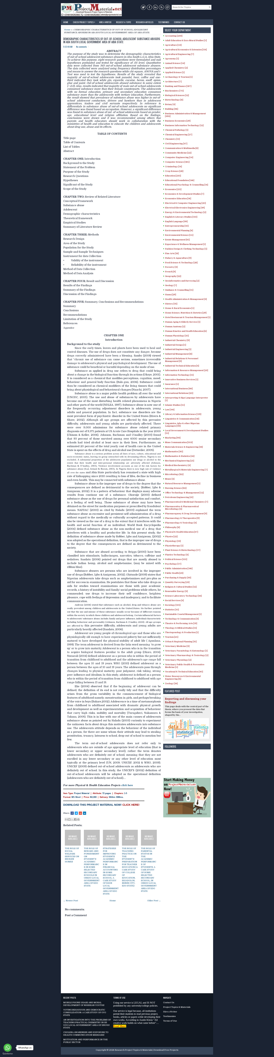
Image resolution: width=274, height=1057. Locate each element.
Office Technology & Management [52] (184, 492)
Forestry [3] (171, 267)
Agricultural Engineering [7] (179, 54)
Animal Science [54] (175, 63)
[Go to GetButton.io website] (8, 1054)
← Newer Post (70, 900)
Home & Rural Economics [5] (179, 308)
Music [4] (169, 479)
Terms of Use (170, 1021)
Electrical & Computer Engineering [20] (185, 203)
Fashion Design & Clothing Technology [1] (186, 249)
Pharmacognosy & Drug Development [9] (186, 513)
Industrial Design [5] (175, 345)
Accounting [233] (173, 36)
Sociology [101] (172, 605)
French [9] (170, 271)
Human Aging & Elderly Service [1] (182, 322)
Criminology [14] (173, 166)
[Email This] (66, 819)
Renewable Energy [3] (176, 591)
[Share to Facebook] (75, 819)
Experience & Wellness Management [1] (185, 244)
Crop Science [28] (174, 171)
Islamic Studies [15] (175, 405)
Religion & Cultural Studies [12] (181, 587)
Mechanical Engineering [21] (179, 461)
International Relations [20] (179, 393)
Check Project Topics (84, 22)
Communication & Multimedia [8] (181, 148)
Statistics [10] (172, 609)
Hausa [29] (170, 294)
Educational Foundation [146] (179, 180)
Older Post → (154, 900)
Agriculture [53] (173, 45)
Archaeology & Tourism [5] (178, 77)
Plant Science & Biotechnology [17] (182, 550)
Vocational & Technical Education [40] (184, 671)
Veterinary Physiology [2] (178, 660)
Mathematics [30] (174, 451)
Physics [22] (171, 536)
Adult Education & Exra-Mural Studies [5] (186, 40)
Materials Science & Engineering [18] (184, 447)
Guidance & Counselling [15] (179, 290)
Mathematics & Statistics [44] (179, 456)
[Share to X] (72, 819)
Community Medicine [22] (178, 153)
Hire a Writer (105, 22)
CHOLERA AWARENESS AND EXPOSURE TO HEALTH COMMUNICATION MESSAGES (85, 1033)
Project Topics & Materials (176, 1007)
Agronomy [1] (172, 58)
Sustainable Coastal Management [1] (183, 614)
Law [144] (169, 409)
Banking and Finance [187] (178, 86)
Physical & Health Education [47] (181, 532)
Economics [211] (173, 189)
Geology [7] (171, 285)
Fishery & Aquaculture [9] (178, 258)
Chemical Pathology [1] (176, 130)
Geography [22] (173, 276)
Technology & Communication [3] (182, 619)
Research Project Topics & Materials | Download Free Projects (146, 1050)
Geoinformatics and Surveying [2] (182, 281)
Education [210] (173, 176)
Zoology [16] (171, 683)
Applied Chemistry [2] (176, 68)
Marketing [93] (172, 438)
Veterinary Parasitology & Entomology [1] (186, 651)
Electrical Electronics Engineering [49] (185, 207)
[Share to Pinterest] (78, 819)
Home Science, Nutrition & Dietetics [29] (185, 313)
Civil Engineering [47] (176, 143)
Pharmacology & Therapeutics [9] (182, 518)
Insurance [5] (172, 384)
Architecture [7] (173, 81)
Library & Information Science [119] (183, 414)
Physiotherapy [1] (174, 545)
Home (65, 22)
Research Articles (144, 22)
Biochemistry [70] (174, 91)
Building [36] (171, 109)
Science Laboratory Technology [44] (183, 596)
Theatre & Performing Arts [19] (181, 623)
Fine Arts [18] (172, 253)
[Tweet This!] (76, 813)
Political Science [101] (176, 559)
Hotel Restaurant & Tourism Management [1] (187, 317)
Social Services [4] (174, 600)
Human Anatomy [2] (175, 326)
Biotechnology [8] (174, 100)
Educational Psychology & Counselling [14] (186, 185)
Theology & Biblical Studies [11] (181, 628)
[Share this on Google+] (80, 813)
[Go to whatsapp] (8, 1048)
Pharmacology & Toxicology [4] (181, 523)
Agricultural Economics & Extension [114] (186, 49)
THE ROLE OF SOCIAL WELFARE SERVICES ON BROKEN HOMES (72, 855)
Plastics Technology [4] (177, 555)
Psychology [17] (173, 564)
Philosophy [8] (172, 527)
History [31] (171, 304)
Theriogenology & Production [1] (182, 632)
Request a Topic (123, 22)
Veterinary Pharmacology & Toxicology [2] (186, 655)
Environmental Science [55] (179, 235)
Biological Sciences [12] (177, 95)
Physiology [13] (173, 541)
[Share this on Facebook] (72, 813)
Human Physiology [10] (177, 336)
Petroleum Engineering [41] (179, 497)
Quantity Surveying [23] (177, 582)
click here (127, 785)
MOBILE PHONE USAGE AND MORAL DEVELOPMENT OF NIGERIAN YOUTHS (83, 1003)
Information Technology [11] (179, 375)
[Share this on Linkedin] (84, 813)
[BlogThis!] (69, 819)
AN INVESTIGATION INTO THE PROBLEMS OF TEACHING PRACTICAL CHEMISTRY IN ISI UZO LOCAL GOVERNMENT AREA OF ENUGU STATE (87, 1024)
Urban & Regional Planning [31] (181, 641)
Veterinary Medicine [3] (177, 646)
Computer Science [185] (177, 162)
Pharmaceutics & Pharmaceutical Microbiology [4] (182, 507)
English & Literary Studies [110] (181, 217)
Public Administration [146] (178, 568)
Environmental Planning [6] (179, 230)
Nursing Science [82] (175, 488)
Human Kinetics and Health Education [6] (186, 331)
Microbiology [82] (174, 474)
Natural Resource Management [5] (182, 483)
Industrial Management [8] (178, 354)
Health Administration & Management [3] (186, 299)
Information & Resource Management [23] (186, 370)
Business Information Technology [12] (184, 125)
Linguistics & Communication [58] (182, 419)
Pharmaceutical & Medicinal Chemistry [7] (186, 502)
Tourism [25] (171, 637)
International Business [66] (179, 388)
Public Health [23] (174, 573)
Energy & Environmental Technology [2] (185, 212)
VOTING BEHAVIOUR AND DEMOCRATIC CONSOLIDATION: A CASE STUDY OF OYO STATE (84, 1012)
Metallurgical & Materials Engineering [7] (186, 470)
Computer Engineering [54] (179, 157)
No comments (81, 46)
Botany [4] (170, 104)
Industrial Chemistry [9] (177, 340)
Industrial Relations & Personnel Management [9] (181, 359)
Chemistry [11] (172, 139)
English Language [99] (176, 221)
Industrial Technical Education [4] (182, 366)
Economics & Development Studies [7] (184, 194)
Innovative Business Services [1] (181, 379)
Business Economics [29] (177, 121)
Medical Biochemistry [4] (178, 465)
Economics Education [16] (178, 198)
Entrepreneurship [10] (177, 226)
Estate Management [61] (177, 239)
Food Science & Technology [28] (181, 262)
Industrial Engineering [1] (178, 349)
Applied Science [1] (175, 72)
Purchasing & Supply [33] (178, 577)
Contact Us (179, 22)
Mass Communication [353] (179, 442)
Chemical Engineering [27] (178, 134)
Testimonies (163, 22)
